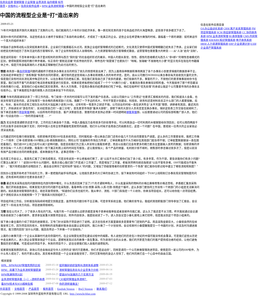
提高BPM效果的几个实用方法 (76, 274)
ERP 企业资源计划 (239, 44)
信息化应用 (6, 2)
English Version (66, 289)
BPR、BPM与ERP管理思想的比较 (20, 265)
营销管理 (19, 2)
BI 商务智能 (236, 36)
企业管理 (30, 2)
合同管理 (25, 71)
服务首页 (48, 289)
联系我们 (102, 289)
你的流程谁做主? (69, 283)
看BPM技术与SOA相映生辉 (17, 283)
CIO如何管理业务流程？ (73, 279)
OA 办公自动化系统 (212, 28)
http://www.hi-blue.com (83, 293)
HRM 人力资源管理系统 (214, 44)
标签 (60, 2)
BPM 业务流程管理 (53, 6)
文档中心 (13, 6)
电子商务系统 (244, 40)
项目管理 (24, 112)
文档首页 (19, 289)
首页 (2, 6)
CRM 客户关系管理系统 (237, 28)
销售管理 (131, 112)
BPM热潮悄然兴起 (12, 274)
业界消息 (41, 2)
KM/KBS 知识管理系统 (222, 40)
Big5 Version (85, 289)
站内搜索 (52, 2)
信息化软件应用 (30, 6)
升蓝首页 (5, 289)
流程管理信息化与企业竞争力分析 (79, 270)
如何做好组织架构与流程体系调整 (79, 265)
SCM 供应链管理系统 (229, 32)
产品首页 (34, 289)
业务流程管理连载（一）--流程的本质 (23, 279)
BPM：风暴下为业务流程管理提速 (21, 270)
